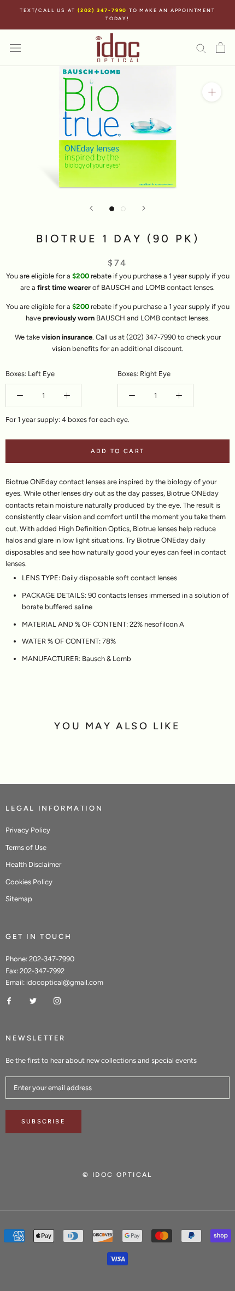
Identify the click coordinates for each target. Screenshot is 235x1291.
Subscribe (43, 1121)
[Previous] (91, 208)
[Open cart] (220, 47)
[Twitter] (33, 1000)
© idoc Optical (117, 1175)
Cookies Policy (28, 882)
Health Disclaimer (33, 864)
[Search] (201, 47)
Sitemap (18, 899)
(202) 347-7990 (103, 10)
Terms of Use (25, 847)
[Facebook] (9, 1000)
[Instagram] (57, 1000)
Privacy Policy (27, 830)
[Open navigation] (15, 48)
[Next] (143, 208)
